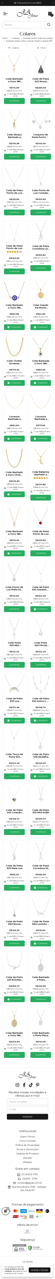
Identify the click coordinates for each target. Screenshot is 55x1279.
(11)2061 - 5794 (29, 1178)
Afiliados (27, 1162)
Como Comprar (27, 1141)
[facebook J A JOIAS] (24, 1085)
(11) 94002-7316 (29, 1174)
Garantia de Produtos (27, 1153)
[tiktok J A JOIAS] (31, 1085)
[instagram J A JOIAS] (17, 1085)
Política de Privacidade (27, 1145)
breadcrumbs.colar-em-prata (38, 38)
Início (5, 38)
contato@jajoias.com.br (29, 1182)
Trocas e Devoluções (27, 1149)
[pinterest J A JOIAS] (37, 1085)
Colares (15, 38)
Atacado (27, 1158)
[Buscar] (48, 25)
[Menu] (6, 13)
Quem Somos (27, 1136)
